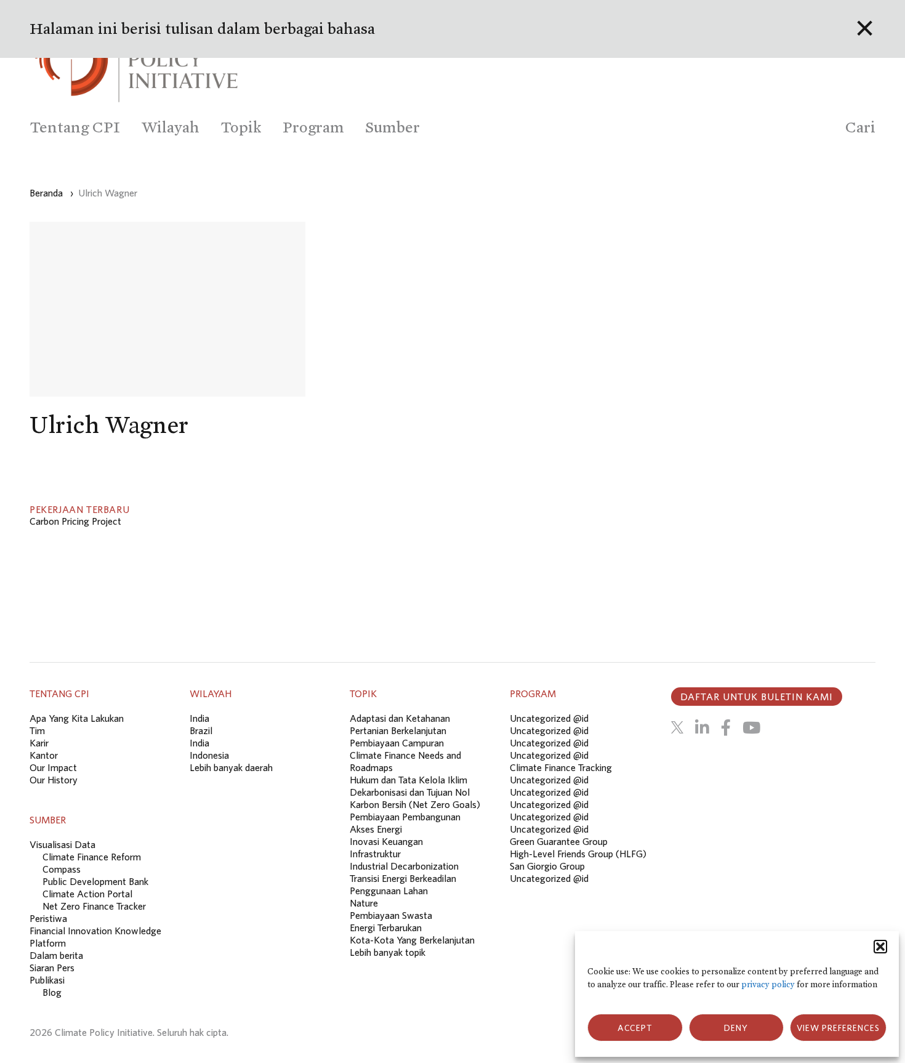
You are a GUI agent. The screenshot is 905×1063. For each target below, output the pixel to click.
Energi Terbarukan (386, 927)
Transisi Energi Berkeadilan (403, 878)
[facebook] (726, 727)
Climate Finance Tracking (561, 767)
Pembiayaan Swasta (391, 915)
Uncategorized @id (549, 718)
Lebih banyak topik (387, 952)
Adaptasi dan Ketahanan (400, 718)
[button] (880, 946)
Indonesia (209, 755)
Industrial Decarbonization (404, 865)
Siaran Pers (52, 967)
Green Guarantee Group (559, 841)
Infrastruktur (375, 853)
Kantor (44, 755)
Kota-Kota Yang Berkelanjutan (412, 939)
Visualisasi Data (62, 844)
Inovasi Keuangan (386, 841)
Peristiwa (48, 918)
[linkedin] (702, 727)
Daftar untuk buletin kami (756, 696)
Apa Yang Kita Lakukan (77, 718)
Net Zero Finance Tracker (94, 905)
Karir (39, 742)
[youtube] (751, 727)
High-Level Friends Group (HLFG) (578, 853)
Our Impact (53, 767)
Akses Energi (376, 829)
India (199, 718)
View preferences (838, 1028)
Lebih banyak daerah (231, 767)
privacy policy (768, 984)
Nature (364, 902)
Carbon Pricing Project (75, 521)
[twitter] (677, 727)
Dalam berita (56, 955)
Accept (635, 1028)
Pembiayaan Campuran (397, 742)
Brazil (201, 730)
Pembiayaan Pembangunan (405, 816)
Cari (860, 127)
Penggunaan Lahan (389, 890)
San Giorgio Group (547, 865)
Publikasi (47, 979)
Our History (54, 779)
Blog (52, 992)
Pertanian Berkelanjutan (398, 730)
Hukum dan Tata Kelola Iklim (408, 779)
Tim (37, 730)
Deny (736, 1028)
